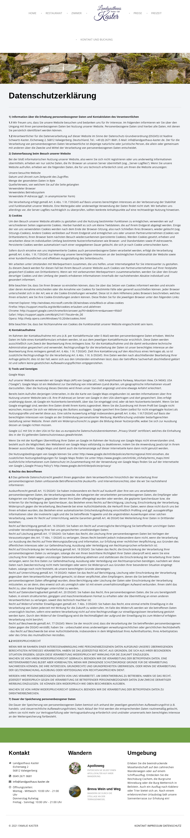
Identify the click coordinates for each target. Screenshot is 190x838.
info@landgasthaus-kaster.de (31, 781)
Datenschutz (172, 825)
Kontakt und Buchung (97, 39)
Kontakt (141, 825)
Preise (138, 13)
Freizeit (156, 13)
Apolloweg (95, 766)
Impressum (155, 825)
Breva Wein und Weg (104, 789)
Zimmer (76, 13)
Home (32, 13)
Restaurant (54, 13)
